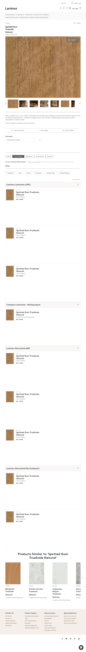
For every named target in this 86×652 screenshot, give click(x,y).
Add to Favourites (18, 130)
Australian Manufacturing (51, 616)
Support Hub (77, 3)
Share (79, 23)
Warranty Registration (31, 625)
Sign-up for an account (70, 616)
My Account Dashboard (70, 623)
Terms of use (48, 623)
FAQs (26, 618)
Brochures (28, 623)
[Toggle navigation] (80, 8)
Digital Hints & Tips (69, 620)
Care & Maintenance (30, 620)
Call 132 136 (8, 616)
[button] (81, 647)
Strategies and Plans (50, 630)
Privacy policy (48, 625)
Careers (63, 3)
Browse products (10, 14)
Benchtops (29, 14)
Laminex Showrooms (11, 623)
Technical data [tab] (40, 156)
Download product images (13, 140)
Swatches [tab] (49, 156)
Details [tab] (9, 156)
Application (21, 14)
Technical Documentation (32, 616)
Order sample (43, 130)
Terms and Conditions (50, 628)
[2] (70, 8)
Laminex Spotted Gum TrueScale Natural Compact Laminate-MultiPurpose (26, 17)
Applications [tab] (29, 156)
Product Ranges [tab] (18, 156)
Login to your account (34, 162)
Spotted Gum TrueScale (41, 14)
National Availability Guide (32, 628)
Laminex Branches (10, 620)
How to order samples (70, 618)
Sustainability (48, 618)
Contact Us (8, 618)
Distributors (8, 625)
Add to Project (69, 130)
